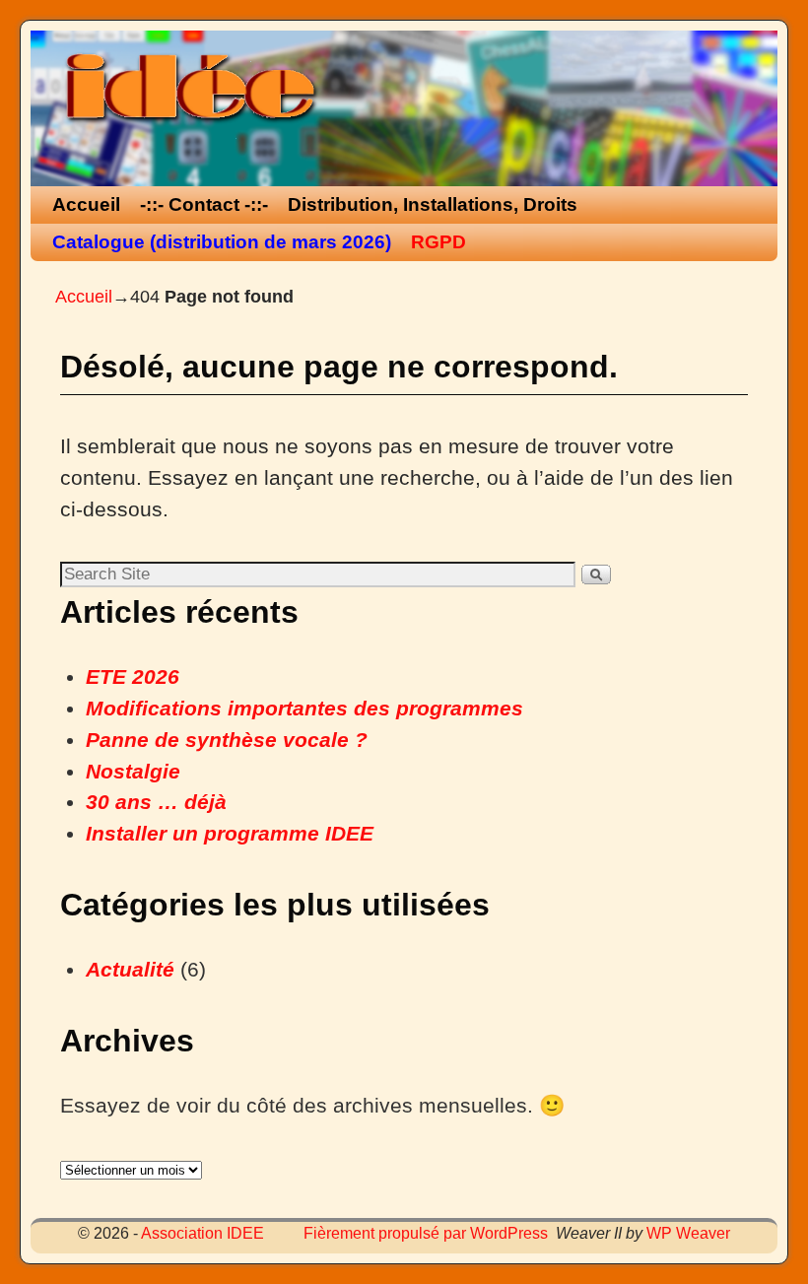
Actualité (130, 969)
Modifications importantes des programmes (304, 708)
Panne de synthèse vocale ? (227, 740)
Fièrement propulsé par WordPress (425, 1233)
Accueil (86, 204)
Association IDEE (202, 1233)
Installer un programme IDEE (229, 833)
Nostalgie (133, 771)
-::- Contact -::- (204, 204)
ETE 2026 (132, 677)
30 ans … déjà (156, 802)
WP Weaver (688, 1233)
